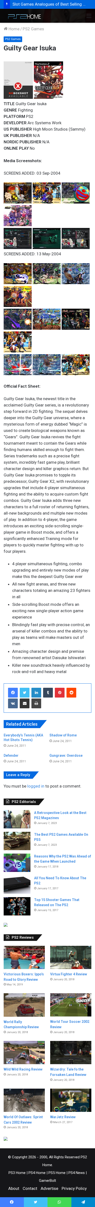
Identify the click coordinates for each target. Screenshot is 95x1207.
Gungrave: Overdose (66, 755)
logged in (35, 786)
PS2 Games (33, 28)
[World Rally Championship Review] (24, 1004)
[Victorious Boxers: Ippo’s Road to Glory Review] (24, 957)
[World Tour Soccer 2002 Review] (70, 1004)
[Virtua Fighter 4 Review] (70, 957)
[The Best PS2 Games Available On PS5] (17, 841)
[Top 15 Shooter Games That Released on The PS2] (17, 906)
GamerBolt (47, 1180)
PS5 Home (57, 1173)
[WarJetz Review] (70, 1100)
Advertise (49, 1188)
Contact (30, 1188)
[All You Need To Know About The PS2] (17, 884)
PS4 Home (37, 1173)
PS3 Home (17, 1173)
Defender (11, 755)
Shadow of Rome (63, 735)
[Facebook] (13, 693)
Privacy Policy (74, 1188)
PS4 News (76, 1173)
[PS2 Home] (23, 15)
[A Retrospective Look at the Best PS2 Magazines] (17, 819)
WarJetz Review (63, 1117)
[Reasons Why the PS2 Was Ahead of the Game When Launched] (17, 863)
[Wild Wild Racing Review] (24, 1052)
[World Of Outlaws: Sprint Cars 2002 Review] (24, 1100)
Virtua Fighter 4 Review (68, 974)
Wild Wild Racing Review (23, 1069)
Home (13, 28)
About (13, 1188)
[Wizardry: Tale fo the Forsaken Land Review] (70, 1052)
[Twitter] (24, 693)
